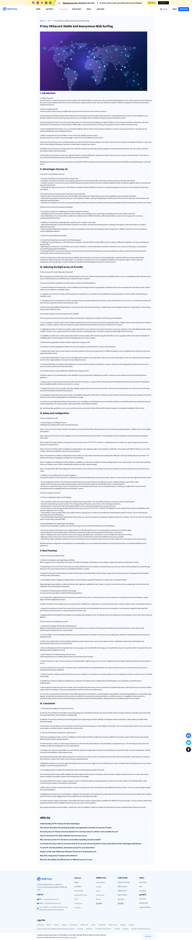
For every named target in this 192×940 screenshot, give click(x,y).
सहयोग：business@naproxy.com (50, 903)
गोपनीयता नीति (63, 938)
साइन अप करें (183, 9)
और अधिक (99, 903)
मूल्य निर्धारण (77, 887)
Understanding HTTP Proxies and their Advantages (60, 824)
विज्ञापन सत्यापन (122, 887)
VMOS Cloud (113, 925)
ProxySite (77, 908)
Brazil (98, 891)
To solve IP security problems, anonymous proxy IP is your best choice (67, 847)
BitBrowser (84, 925)
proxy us (78, 397)
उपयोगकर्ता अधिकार (145, 907)
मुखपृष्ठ (42, 21)
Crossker (80, 929)
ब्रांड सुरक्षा (121, 899)
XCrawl (56, 925)
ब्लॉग (49, 21)
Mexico (98, 899)
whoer (93, 925)
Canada (98, 887)
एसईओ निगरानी (122, 891)
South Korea (100, 895)
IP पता (76, 899)
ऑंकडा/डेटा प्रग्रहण (124, 882)
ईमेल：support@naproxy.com (49, 899)
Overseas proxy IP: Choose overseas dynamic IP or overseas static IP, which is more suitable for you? (79, 832)
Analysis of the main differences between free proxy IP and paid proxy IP (68, 851)
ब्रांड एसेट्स (142, 891)
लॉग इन (174, 9)
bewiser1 (89, 929)
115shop (117, 929)
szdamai (125, 929)
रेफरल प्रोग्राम (78, 891)
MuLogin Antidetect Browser (141, 929)
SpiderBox (102, 925)
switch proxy (96, 513)
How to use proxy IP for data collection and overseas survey (63, 836)
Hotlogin (123, 925)
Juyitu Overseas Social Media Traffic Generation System (55, 929)
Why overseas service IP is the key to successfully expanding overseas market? (70, 840)
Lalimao (131, 925)
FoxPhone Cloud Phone (103, 929)
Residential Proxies (80, 895)
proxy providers (60, 484)
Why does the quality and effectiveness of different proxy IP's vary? (66, 859)
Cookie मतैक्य (72, 938)
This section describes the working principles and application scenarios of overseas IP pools (76, 828)
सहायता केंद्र (143, 882)
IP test (49, 925)
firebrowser (74, 925)
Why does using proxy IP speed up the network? (58, 855)
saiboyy (64, 925)
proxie (64, 331)
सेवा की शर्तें (142, 899)
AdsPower (40, 925)
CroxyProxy (78, 903)
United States (100, 882)
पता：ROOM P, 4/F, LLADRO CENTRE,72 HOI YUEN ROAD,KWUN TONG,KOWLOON (53, 908)
